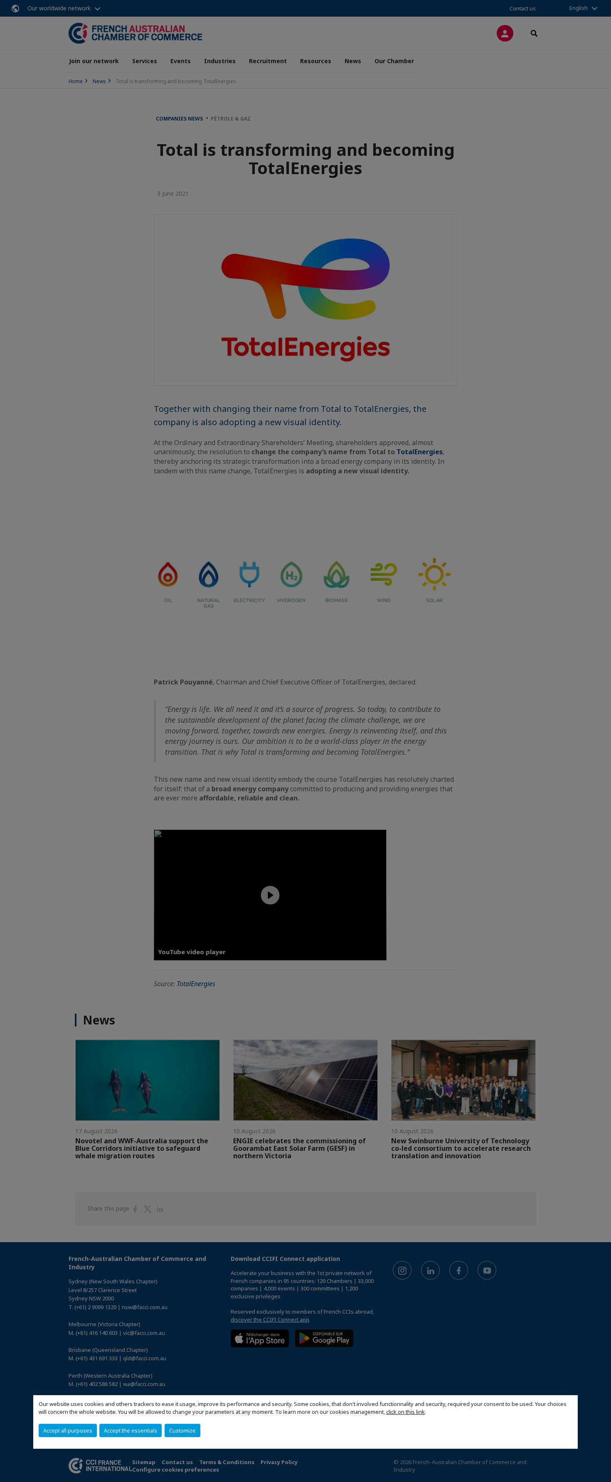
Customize (182, 1430)
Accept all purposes (67, 1430)
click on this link (405, 1412)
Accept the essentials (130, 1430)
